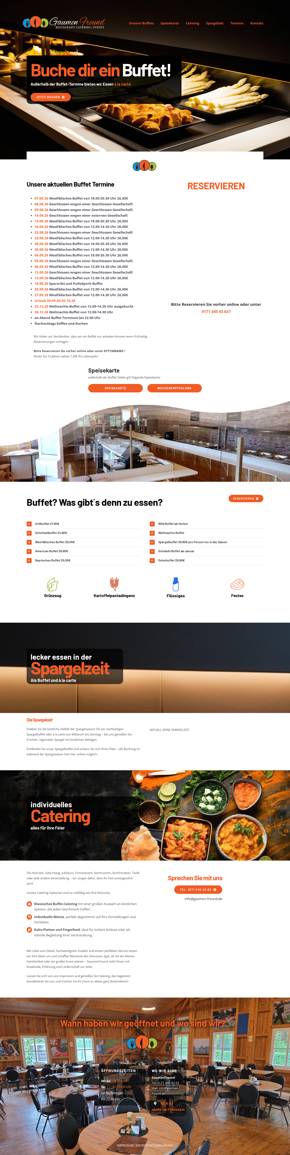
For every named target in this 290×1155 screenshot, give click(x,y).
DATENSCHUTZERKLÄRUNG (154, 1145)
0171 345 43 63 (215, 311)
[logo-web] (65, 15)
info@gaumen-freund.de (203, 898)
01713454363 (113, 351)
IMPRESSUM (125, 1145)
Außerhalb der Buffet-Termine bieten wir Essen (81, 84)
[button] (83, 524)
